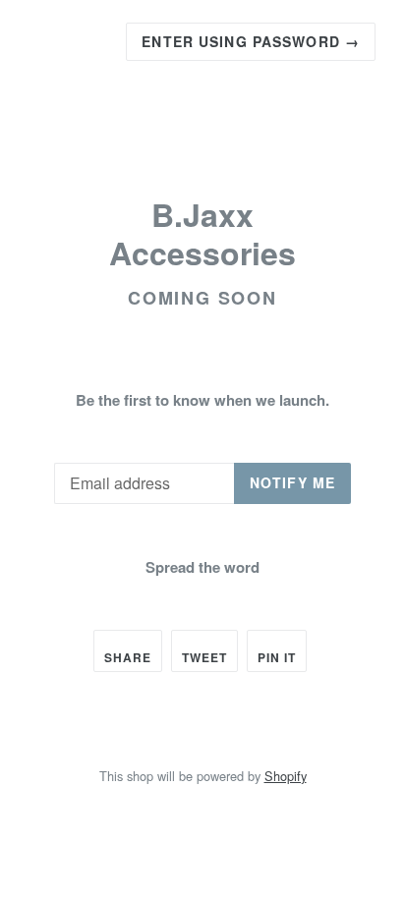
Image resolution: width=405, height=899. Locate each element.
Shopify (285, 775)
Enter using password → (251, 41)
